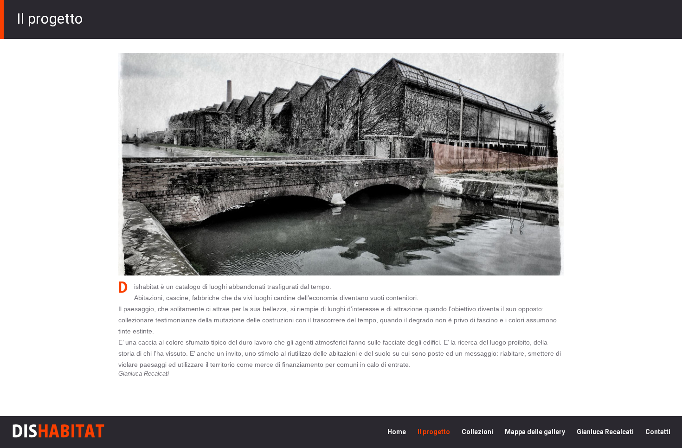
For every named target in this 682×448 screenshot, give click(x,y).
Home (396, 431)
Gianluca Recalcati (605, 431)
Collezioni (477, 431)
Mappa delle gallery (535, 431)
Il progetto (434, 431)
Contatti (657, 431)
